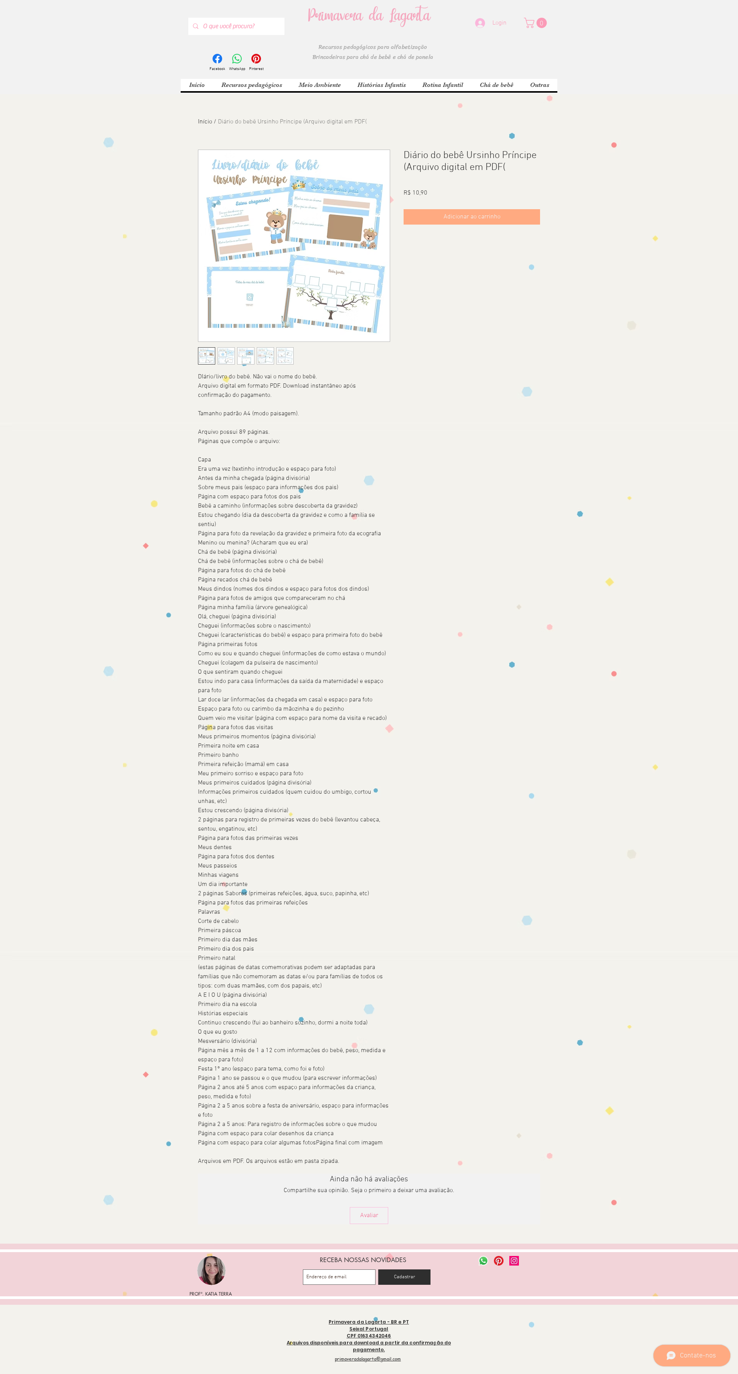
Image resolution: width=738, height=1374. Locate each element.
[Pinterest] (499, 1261)
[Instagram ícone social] (514, 1261)
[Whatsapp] (483, 1261)
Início (205, 122)
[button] (536, 23)
